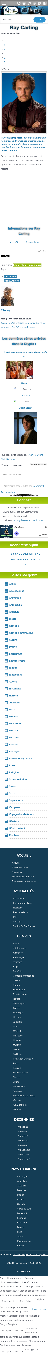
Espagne (21, 1218)
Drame (16, 985)
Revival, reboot (20, 912)
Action (16, 943)
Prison (16, 1063)
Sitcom (16, 1077)
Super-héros (19, 1086)
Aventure (17, 962)
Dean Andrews (32, 242)
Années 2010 (24, 1154)
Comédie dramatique (23, 976)
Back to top (22, 1271)
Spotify (16, 520)
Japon (20, 1236)
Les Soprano (28, 327)
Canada (21, 1204)
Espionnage (19, 989)
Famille (16, 999)
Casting (17, 921)
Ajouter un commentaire (38, 464)
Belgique (21, 1190)
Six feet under (7, 323)
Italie (19, 1232)
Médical (17, 1031)
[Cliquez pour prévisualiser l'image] (24, 102)
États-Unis (22, 1222)
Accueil (15, 863)
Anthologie (18, 957)
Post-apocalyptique (23, 1059)
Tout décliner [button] (26, 1301)
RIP (14, 917)
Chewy (6, 310)
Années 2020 (24, 1159)
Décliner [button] (19, 1330)
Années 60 (23, 1131)
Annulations (19, 898)
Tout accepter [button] (9, 1301)
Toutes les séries (20, 867)
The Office (16, 327)
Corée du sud (24, 1209)
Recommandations (22, 903)
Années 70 (23, 1136)
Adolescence (19, 948)
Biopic (16, 966)
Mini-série (18, 1035)
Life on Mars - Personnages (27, 265)
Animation (18, 953)
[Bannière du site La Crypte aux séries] (24, 10)
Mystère (17, 1045)
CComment (38, 486)
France (20, 1227)
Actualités (17, 872)
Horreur (17, 1017)
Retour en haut (8, 492)
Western (17, 1100)
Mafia (15, 1026)
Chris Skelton (25, 408)
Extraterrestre (20, 994)
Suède (20, 1245)
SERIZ (44, 1254)
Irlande (20, 1195)
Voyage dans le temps (24, 1095)
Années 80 (23, 1140)
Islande (20, 1199)
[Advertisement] (24, 198)
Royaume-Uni (24, 1241)
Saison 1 (25, 395)
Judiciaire (17, 1022)
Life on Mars (10, 276)
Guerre (16, 1008)
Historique (18, 1012)
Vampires (17, 1091)
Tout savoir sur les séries (24, 881)
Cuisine (16, 980)
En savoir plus (39, 1309)
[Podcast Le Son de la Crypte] (34, 3)
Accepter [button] (6, 1330)
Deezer (24, 520)
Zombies (17, 1109)
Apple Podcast (36, 520)
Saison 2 (25, 383)
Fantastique (18, 1003)
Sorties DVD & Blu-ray (23, 876)
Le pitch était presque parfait (26, 1254)
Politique (17, 1054)
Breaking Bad (22, 323)
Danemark (22, 1213)
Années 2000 (24, 1150)
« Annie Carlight (35, 455)
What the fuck (20, 1105)
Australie (21, 1185)
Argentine (22, 1181)
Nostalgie (18, 907)
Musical (17, 1040)
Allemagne (22, 1176)
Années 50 (23, 1127)
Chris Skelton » (8, 459)
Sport (16, 1082)
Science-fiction (20, 1072)
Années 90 (23, 1145)
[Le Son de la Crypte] (39, 3)
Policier (16, 1049)
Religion (17, 1068)
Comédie (17, 971)
